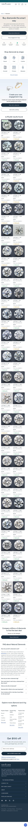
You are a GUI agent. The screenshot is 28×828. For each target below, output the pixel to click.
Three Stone (13, 723)
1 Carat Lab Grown (21, 713)
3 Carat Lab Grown (21, 720)
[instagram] (13, 800)
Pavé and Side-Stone (13, 720)
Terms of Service (19, 809)
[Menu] (25, 4)
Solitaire (12, 714)
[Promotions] (15, 4)
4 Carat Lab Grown (21, 724)
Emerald (3, 720)
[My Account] (19, 4)
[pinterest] (6, 800)
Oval (2, 715)
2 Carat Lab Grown (21, 717)
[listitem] (14, 780)
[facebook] (2, 800)
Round (2, 713)
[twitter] (9, 800)
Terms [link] (18, 759)
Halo (11, 717)
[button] (14, 648)
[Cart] (22, 4)
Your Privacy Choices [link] (11, 809)
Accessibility (3, 810)
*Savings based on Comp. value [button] (12, 810)
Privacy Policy (3, 809)
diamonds (3, 653)
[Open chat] (25, 824)
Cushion (3, 718)
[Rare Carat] (6, 4)
